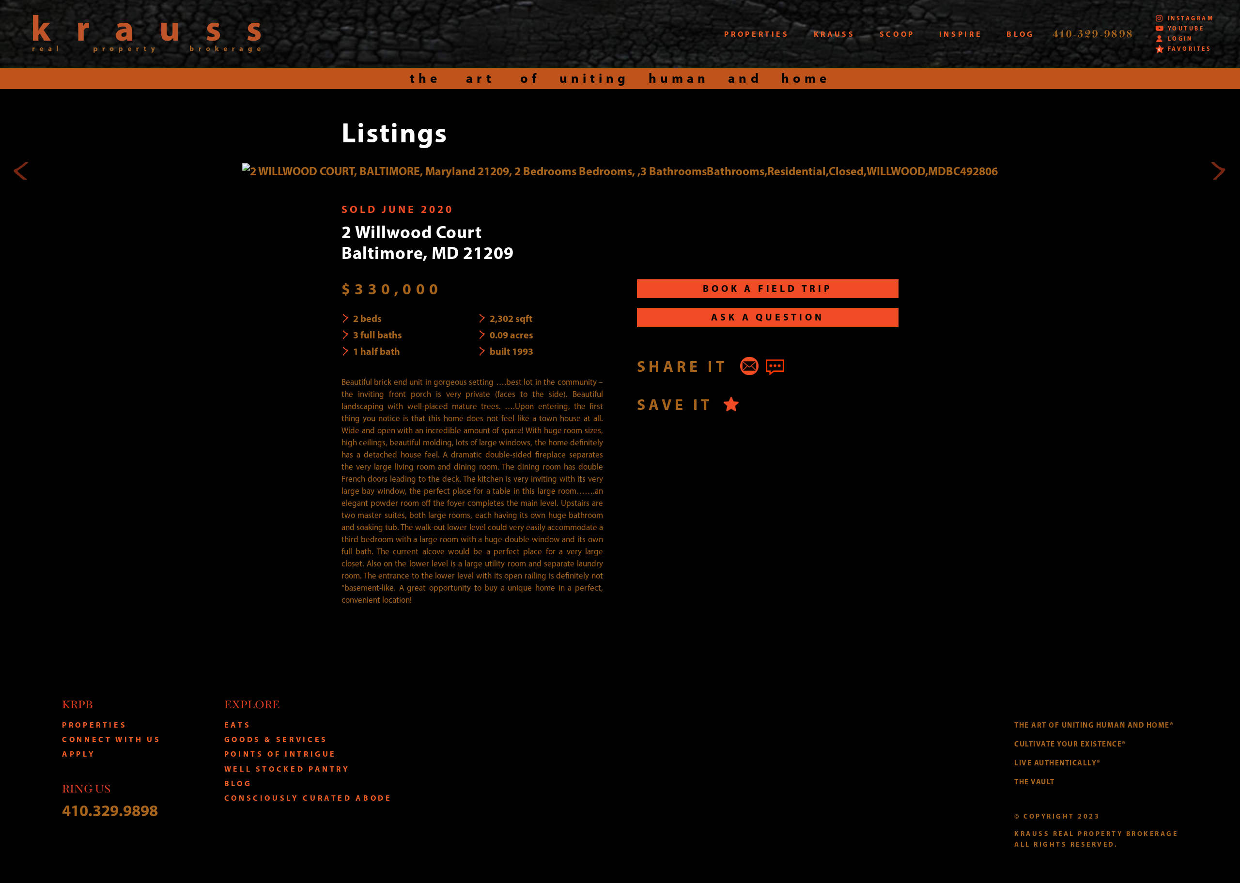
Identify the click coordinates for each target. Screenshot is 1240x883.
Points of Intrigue (280, 754)
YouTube (1186, 28)
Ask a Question (767, 317)
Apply (78, 754)
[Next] (1217, 170)
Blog (238, 783)
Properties (94, 725)
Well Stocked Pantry (287, 769)
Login (1180, 38)
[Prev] (22, 170)
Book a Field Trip (768, 288)
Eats (237, 725)
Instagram (1191, 18)
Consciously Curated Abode (308, 798)
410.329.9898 (110, 810)
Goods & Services (276, 739)
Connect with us (111, 739)
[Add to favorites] (731, 403)
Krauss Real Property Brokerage (146, 34)
